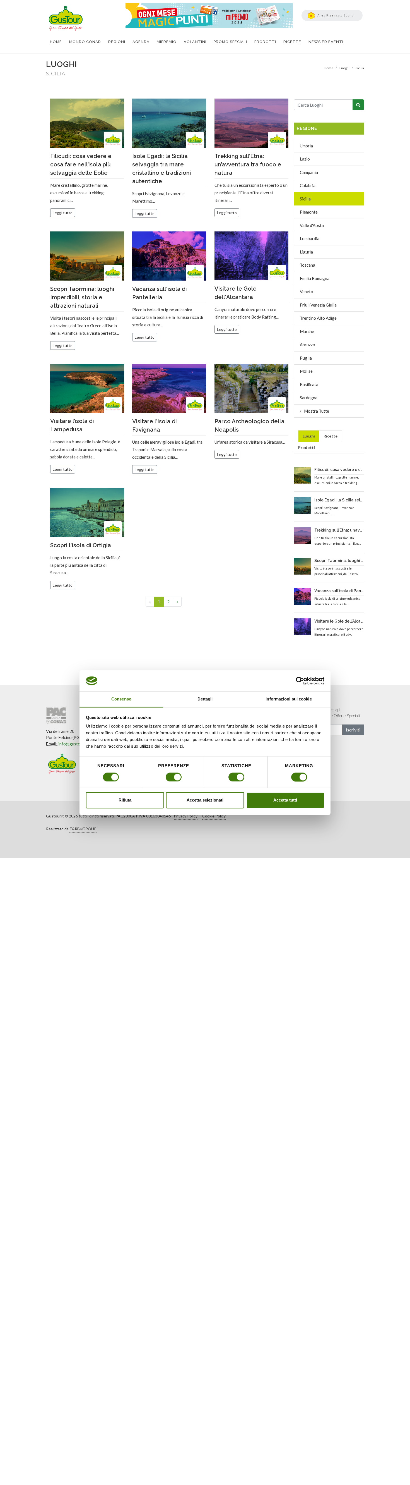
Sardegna (308, 397)
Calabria (307, 185)
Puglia (306, 357)
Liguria (306, 251)
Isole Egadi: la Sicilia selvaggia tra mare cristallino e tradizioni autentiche (338, 500)
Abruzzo (307, 344)
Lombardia (309, 238)
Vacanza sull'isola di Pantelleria (338, 591)
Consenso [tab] (121, 699)
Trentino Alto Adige (318, 318)
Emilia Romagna (314, 278)
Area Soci (334, 15)
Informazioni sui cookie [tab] (289, 699)
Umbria (306, 145)
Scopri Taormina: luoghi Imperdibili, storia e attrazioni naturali (82, 297)
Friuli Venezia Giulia (318, 304)
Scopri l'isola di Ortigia (80, 545)
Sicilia (305, 198)
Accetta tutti (285, 800)
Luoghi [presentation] (309, 436)
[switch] (174, 777)
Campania (309, 172)
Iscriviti (353, 729)
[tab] (308, 436)
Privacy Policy (185, 816)
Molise (306, 371)
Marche (307, 331)
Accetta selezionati (205, 800)
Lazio (305, 158)
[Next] (177, 602)
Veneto (306, 291)
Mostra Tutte (316, 410)
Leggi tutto (63, 212)
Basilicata (309, 384)
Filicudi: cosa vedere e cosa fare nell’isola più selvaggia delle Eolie (81, 164)
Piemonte (309, 211)
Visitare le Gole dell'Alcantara (338, 621)
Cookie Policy (214, 816)
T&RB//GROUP (83, 828)
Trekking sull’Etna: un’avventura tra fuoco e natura (247, 164)
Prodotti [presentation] (306, 447)
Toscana (307, 264)
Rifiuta (125, 800)
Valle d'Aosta (312, 225)
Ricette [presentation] (330, 436)
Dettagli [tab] (205, 699)
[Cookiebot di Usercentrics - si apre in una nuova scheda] (300, 680)
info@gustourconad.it (78, 743)
